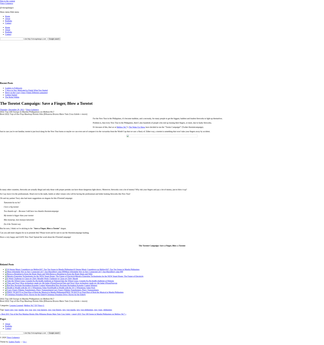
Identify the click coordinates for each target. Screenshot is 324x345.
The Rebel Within (12, 97)
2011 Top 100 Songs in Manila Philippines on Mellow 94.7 (27, 112)
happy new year (11, 310)
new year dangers (40, 310)
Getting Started (11, 95)
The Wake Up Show (137, 127)
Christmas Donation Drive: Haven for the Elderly (66, 294)
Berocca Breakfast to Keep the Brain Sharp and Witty (71, 274)
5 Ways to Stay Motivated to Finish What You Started (26, 90)
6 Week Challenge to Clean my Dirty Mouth (60, 278)
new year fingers (54, 310)
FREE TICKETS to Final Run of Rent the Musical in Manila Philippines (94, 292)
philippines (107, 310)
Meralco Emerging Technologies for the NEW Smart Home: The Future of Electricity (109, 276)
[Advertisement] (19, 60)
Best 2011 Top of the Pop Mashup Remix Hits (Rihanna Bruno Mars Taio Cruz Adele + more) (43, 114)
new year (28, 310)
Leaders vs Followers (13, 88)
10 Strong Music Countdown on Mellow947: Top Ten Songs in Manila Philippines (106, 269)
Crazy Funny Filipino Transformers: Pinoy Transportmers (76, 290)
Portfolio (8, 21)
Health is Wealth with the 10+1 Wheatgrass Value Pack (73, 288)
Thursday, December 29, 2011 (12, 110)
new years (98, 310)
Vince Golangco (6, 3)
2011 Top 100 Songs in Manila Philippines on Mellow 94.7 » (101, 314)
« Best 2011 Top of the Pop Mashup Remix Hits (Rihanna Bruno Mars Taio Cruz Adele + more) (38, 314)
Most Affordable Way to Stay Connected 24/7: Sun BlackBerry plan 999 (94, 272)
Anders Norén (14, 342)
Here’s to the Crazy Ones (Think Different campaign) (26, 93)
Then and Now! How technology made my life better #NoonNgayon (89, 283)
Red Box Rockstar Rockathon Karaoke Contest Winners (74, 285)
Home (7, 16)
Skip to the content (7, 1)
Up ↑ (25, 342)
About (7, 19)
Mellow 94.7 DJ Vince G (34, 305)
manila (21, 310)
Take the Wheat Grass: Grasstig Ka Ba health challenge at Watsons (87, 281)
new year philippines (85, 310)
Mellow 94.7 (122, 127)
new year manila (69, 310)
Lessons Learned (16, 305)
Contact (8, 23)
